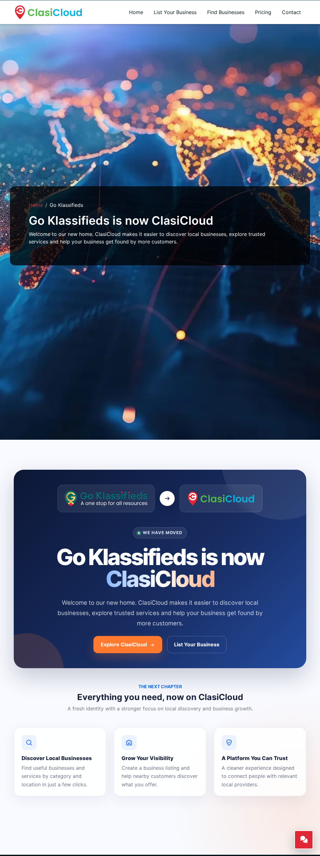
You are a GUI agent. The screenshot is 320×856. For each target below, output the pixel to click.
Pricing (263, 12)
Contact (291, 12)
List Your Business (175, 12)
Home (136, 12)
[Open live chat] (303, 839)
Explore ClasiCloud (124, 644)
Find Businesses (225, 12)
